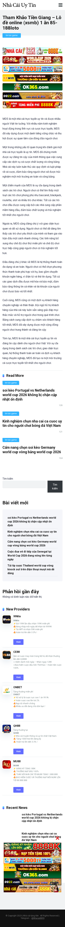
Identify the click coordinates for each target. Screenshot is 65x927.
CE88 (16, 651)
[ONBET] (6, 693)
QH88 (16, 725)
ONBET (17, 687)
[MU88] (6, 767)
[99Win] (6, 622)
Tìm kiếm (7, 478)
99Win (17, 616)
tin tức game (12, 35)
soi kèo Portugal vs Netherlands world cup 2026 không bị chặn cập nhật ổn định (29, 394)
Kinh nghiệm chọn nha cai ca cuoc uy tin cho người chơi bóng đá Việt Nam (32, 423)
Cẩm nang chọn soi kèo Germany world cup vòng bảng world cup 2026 (31, 449)
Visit (18, 642)
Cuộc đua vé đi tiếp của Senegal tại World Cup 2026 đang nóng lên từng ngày (30, 555)
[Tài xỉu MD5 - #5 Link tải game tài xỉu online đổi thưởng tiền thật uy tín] (19, 4)
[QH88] (6, 732)
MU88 (16, 761)
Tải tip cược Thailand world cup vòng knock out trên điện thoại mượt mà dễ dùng (31, 569)
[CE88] (6, 658)
